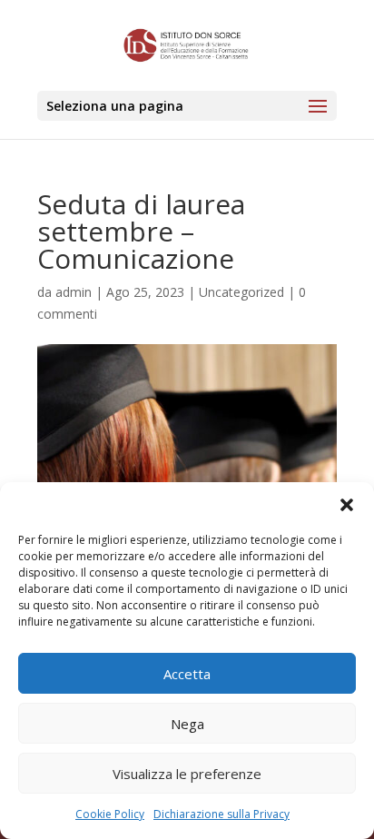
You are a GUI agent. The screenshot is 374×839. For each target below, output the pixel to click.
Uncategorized (241, 292)
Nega (187, 724)
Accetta (187, 674)
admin (73, 292)
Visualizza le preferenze (187, 774)
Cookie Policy (109, 814)
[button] (347, 505)
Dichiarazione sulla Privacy (221, 814)
